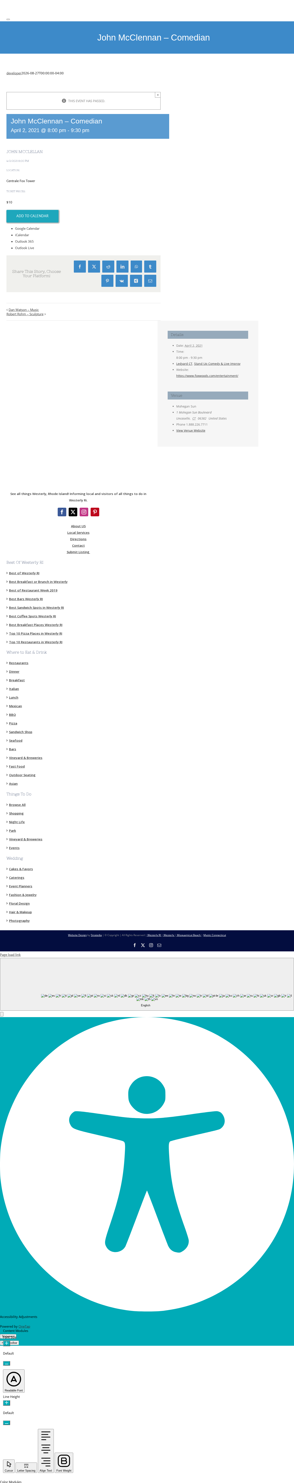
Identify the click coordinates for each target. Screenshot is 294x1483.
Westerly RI (154, 935)
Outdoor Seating (22, 775)
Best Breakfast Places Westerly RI (35, 625)
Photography (19, 920)
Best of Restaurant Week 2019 (33, 590)
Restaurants (18, 663)
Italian (14, 689)
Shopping (16, 813)
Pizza (13, 723)
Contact (78, 545)
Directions (78, 539)
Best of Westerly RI (24, 573)
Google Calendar (27, 228)
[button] (1, 1014)
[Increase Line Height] (6, 1403)
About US (78, 526)
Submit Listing (78, 552)
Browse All (17, 804)
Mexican (15, 706)
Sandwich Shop (20, 732)
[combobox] (147, 984)
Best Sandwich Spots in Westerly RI (36, 607)
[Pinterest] (95, 512)
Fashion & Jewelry (23, 895)
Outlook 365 (24, 241)
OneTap (24, 1326)
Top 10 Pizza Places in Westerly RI (35, 633)
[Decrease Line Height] (6, 1423)
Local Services (78, 532)
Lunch (13, 697)
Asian (13, 783)
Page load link (10, 954)
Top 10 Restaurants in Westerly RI (35, 642)
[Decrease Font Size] (6, 1363)
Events (14, 848)
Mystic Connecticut (214, 935)
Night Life (17, 822)
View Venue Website (190, 430)
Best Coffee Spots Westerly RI (32, 616)
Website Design (77, 935)
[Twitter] (73, 512)
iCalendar (22, 235)
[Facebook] (62, 512)
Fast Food (17, 766)
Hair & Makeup (20, 912)
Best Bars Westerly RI (26, 599)
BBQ (12, 714)
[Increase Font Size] (6, 1343)
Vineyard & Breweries (25, 758)
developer (13, 73)
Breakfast (17, 680)
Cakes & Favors (21, 869)
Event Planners (20, 886)
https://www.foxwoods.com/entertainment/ (207, 376)
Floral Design (19, 903)
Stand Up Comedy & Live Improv (217, 364)
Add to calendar (32, 215)
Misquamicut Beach (188, 935)
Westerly (169, 935)
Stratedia (96, 935)
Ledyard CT (184, 364)
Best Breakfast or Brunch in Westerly (38, 581)
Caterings (16, 877)
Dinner (14, 671)
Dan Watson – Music (24, 310)
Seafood (15, 740)
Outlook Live (24, 248)
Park (12, 830)
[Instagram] (84, 512)
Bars (12, 749)
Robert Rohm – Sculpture (24, 314)
